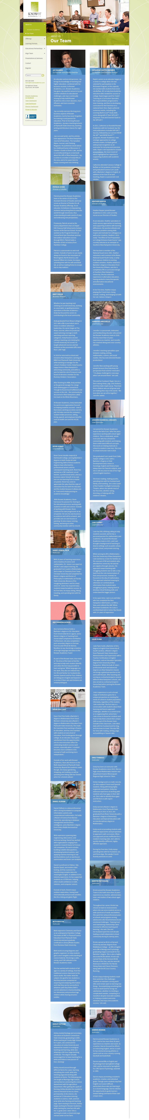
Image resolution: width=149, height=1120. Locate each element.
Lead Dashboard (30, 104)
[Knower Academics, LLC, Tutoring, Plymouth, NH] (30, 116)
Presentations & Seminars (34, 58)
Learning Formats (31, 44)
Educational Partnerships (33, 48)
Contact (28, 63)
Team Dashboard (31, 101)
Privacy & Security (31, 109)
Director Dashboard (31, 106)
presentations (98, 152)
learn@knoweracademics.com (35, 83)
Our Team (30, 33)
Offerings (28, 39)
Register (28, 68)
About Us (28, 24)
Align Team (29, 53)
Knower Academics (33, 30)
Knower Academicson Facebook (31, 97)
